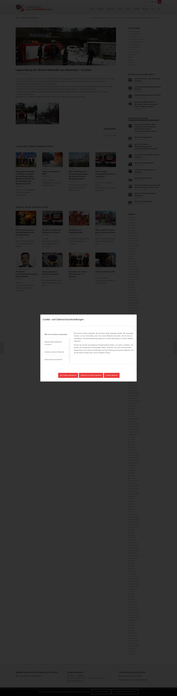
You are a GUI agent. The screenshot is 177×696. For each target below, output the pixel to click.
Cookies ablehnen (112, 375)
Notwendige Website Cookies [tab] (53, 343)
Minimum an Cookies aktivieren (91, 375)
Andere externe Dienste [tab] (54, 352)
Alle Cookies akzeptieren (68, 375)
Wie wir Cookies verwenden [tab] (56, 334)
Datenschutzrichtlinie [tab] (53, 359)
